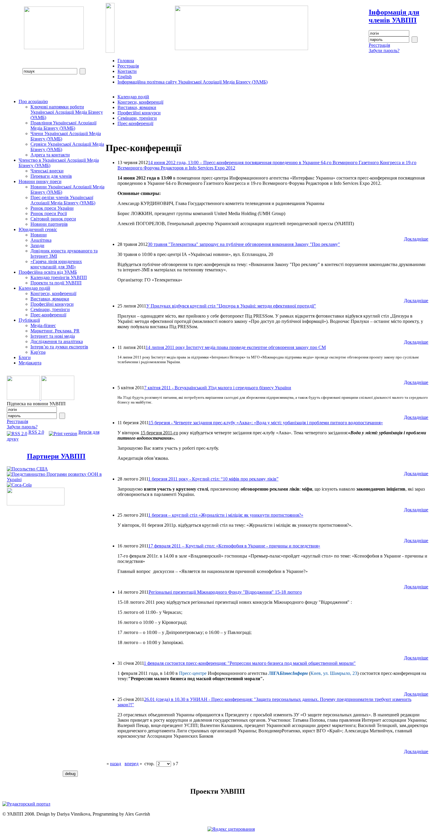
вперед (131, 763)
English (124, 76)
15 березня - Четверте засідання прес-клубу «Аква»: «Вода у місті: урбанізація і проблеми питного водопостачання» (266, 422)
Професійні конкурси (52, 304)
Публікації (29, 320)
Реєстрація (379, 45)
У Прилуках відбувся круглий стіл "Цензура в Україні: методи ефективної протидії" (231, 305)
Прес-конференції (48, 314)
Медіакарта (30, 362)
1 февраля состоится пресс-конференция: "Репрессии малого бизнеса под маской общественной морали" (250, 663)
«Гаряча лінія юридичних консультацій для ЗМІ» (56, 264)
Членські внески (47, 170)
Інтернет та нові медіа (52, 336)
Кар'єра (38, 352)
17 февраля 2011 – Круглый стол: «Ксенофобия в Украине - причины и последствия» (234, 545)
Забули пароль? (384, 50)
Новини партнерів (49, 224)
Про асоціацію (33, 101)
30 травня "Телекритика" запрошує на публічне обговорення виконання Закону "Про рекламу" (244, 244)
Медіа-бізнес (43, 325)
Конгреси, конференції (53, 293)
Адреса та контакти (50, 154)
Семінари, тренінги (50, 309)
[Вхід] (415, 39)
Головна (125, 60)
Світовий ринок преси (53, 218)
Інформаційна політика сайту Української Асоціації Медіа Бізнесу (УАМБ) (192, 81)
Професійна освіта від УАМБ (48, 272)
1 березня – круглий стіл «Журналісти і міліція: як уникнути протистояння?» (225, 515)
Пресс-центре (193, 673)
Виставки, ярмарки (49, 298)
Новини (38, 234)
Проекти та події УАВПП (56, 282)
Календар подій (34, 288)
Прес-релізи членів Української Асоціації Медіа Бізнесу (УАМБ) (62, 200)
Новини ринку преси (40, 181)
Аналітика (40, 240)
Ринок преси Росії (48, 213)
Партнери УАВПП (56, 456)
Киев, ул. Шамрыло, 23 (333, 673)
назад (115, 763)
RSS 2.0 (36, 432)
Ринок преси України (52, 208)
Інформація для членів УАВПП (394, 16)
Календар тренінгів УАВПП (58, 277)
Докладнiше (416, 238)
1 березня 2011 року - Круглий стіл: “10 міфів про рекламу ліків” (213, 478)
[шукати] (83, 71)
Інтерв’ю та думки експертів (59, 346)
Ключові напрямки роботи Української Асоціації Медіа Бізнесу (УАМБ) (66, 112)
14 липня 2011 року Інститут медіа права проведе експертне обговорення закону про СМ (236, 347)
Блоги (25, 357)
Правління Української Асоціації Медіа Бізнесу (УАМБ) (63, 125)
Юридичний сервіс (38, 229)
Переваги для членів (51, 176)
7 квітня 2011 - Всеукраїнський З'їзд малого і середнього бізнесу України (217, 387)
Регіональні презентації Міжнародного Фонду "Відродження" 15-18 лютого (225, 592)
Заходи (37, 245)
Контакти (127, 71)
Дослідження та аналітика (56, 341)
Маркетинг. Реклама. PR (55, 330)
